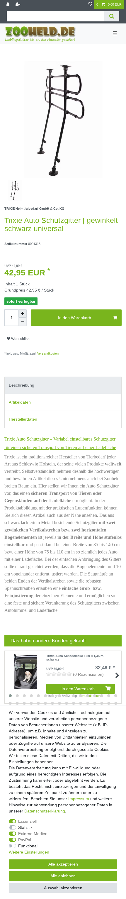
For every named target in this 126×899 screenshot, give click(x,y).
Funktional (28, 846)
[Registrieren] (18, 4)
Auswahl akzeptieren (63, 888)
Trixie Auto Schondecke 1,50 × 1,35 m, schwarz (75, 657)
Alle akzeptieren (63, 864)
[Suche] (111, 16)
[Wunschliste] (90, 4)
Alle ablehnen (63, 875)
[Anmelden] (8, 4)
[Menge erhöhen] (22, 313)
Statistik (25, 827)
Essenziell (27, 821)
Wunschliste (20, 339)
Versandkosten (47, 353)
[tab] (63, 385)
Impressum (78, 798)
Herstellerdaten (23, 419)
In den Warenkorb (74, 317)
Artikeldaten (20, 402)
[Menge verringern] (22, 322)
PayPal (24, 839)
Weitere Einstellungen (29, 852)
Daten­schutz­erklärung (44, 811)
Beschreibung (21, 385)
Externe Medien (32, 833)
